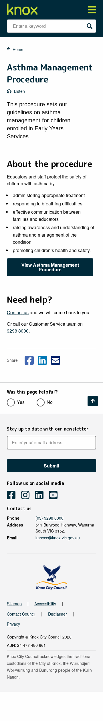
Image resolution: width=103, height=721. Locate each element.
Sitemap (14, 603)
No (50, 402)
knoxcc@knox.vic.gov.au (57, 538)
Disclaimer (57, 614)
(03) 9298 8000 (49, 518)
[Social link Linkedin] (42, 359)
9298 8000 (18, 330)
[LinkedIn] (41, 495)
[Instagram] (27, 495)
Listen (19, 91)
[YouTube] (55, 495)
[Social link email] (55, 359)
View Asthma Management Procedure (50, 267)
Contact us (18, 312)
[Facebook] (13, 495)
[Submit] (89, 26)
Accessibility (45, 603)
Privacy (13, 624)
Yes (21, 402)
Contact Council (21, 614)
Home (18, 49)
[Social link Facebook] (29, 359)
